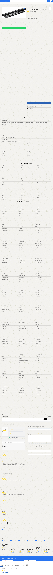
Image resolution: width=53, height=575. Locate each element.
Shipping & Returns (12, 556)
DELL (50, 8)
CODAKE (15, 558)
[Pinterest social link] (30, 111)
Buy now (8, 572)
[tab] (25, 114)
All (45, 418)
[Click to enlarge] (3, 17)
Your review (29, 434)
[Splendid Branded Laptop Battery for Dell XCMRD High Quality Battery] (4, 529)
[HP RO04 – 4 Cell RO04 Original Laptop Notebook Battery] (39, 543)
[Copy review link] (6, 453)
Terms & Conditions (17, 556)
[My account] (48, 1)
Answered (49, 418)
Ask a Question (49, 416)
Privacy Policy (3, 556)
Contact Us (24, 556)
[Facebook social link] (29, 111)
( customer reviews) (33, 11)
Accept (1, 566)
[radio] (29, 433)
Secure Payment (7, 556)
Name (29, 449)
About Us (21, 556)
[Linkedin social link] (31, 111)
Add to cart (3, 572)
